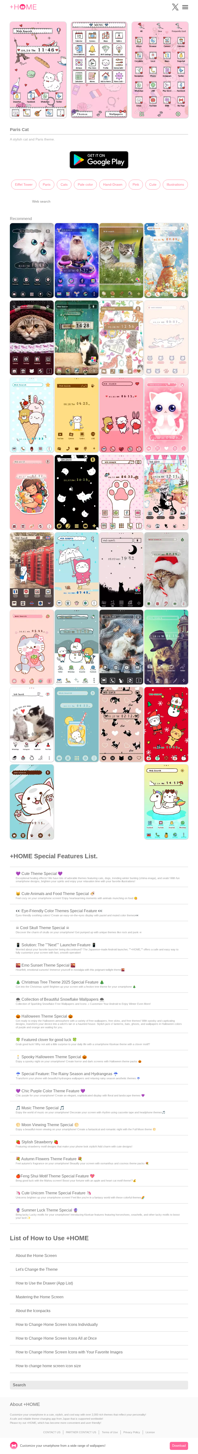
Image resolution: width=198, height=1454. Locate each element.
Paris (46, 184)
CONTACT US (51, 1432)
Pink (136, 184)
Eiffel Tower (24, 184)
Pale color (85, 184)
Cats (64, 184)
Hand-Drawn (112, 184)
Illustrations (175, 184)
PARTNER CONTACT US (81, 1432)
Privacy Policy (131, 1432)
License (150, 1432)
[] (182, 1385)
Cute (152, 184)
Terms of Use (110, 1432)
